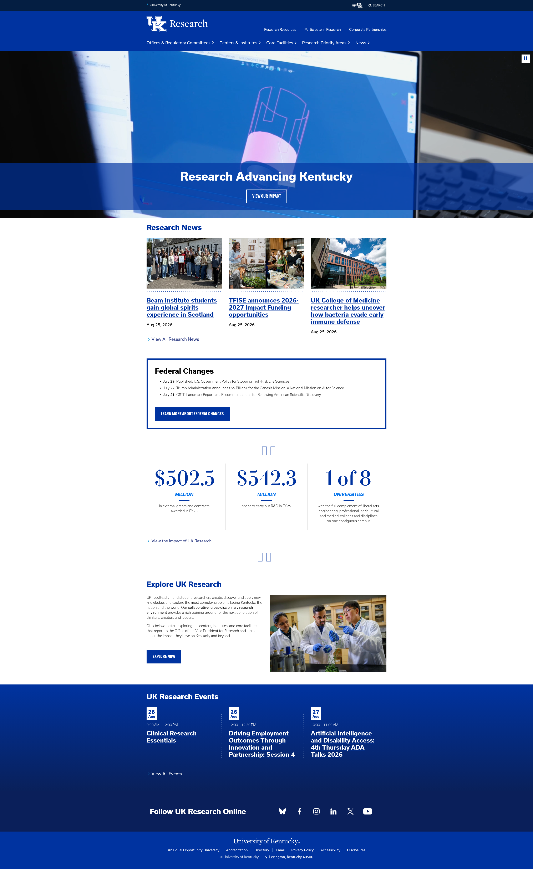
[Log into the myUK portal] (357, 5)
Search (378, 5)
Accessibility (330, 850)
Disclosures (356, 850)
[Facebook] (299, 812)
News (360, 43)
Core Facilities (279, 43)
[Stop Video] (526, 59)
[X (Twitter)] (350, 812)
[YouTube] (367, 812)
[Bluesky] (282, 812)
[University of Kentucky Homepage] (266, 841)
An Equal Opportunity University (193, 850)
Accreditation (237, 850)
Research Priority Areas (324, 43)
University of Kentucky (165, 5)
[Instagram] (316, 812)
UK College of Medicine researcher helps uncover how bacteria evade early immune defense (348, 311)
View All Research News (175, 339)
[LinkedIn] (333, 812)
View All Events (167, 773)
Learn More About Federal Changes (192, 414)
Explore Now (164, 657)
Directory (261, 850)
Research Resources (280, 29)
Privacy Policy (302, 850)
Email (280, 850)
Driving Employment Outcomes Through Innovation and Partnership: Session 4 (262, 744)
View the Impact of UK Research (182, 541)
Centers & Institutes (238, 43)
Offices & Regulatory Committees (178, 43)
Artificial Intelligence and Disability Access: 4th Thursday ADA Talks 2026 (343, 744)
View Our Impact (266, 196)
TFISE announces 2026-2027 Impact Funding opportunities (264, 307)
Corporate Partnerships (367, 29)
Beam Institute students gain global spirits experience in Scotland (182, 307)
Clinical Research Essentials (172, 737)
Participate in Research (322, 29)
